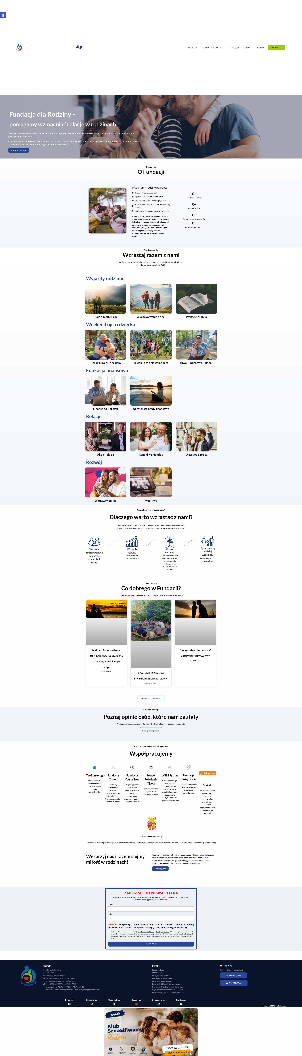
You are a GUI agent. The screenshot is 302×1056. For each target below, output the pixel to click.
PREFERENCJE (270, 1048)
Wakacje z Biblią (196, 317)
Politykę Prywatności (162, 932)
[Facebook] (69, 1016)
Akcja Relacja (105, 454)
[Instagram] (91, 1016)
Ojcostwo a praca (196, 454)
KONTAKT (261, 48)
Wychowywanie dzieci (151, 317)
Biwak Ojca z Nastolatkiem (151, 362)
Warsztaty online (106, 500)
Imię (110, 914)
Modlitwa (151, 500)
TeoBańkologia (95, 775)
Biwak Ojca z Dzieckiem (105, 362)
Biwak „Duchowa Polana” (196, 362)
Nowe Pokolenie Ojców (151, 779)
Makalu (207, 785)
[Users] (159, 1016)
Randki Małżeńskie (151, 454)
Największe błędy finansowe (151, 408)
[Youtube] (136, 1016)
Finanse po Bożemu (105, 408)
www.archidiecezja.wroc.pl (151, 836)
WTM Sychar (170, 775)
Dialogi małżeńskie (105, 317)
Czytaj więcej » (106, 671)
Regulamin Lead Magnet (146, 932)
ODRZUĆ (258, 1048)
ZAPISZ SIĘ (151, 955)
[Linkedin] (114, 1016)
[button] (3, 15)
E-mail (110, 905)
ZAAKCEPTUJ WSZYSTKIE (289, 1048)
